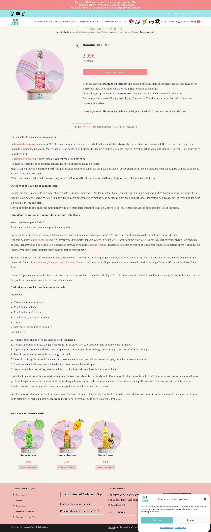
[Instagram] (13, 14)
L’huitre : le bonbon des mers (76, 504)
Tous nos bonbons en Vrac (26, 517)
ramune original (23, 158)
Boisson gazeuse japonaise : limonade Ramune (120, 32)
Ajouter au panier (115, 72)
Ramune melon (38, 262)
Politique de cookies (166, 528)
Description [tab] (81, 127)
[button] (205, 499)
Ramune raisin (56, 262)
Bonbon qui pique (23, 495)
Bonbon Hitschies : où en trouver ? (79, 510)
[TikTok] (23, 14)
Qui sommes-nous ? (126, 527)
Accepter (157, 520)
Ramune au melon (28, 455)
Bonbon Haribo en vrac (25, 512)
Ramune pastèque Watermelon (48, 234)
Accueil (59, 32)
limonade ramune (24, 143)
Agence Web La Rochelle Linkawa (36, 527)
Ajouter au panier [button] (28, 467)
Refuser (190, 520)
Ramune (19, 500)
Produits (67, 32)
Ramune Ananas (97, 244)
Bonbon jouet (21, 506)
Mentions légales (180, 528)
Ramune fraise (74, 262)
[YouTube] (18, 14)
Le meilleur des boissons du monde (86, 32)
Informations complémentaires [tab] (115, 127)
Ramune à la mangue (67, 455)
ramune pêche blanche (42, 239)
